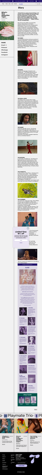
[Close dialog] (28, 228)
